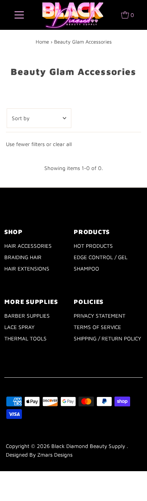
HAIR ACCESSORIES (28, 246)
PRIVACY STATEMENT (99, 316)
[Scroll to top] (131, 485)
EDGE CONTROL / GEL (100, 257)
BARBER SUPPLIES (27, 316)
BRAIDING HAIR (23, 257)
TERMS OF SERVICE (97, 327)
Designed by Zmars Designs (39, 455)
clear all (62, 144)
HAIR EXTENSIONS (26, 268)
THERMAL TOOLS (25, 338)
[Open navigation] (19, 15)
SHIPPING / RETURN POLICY (107, 338)
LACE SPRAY (19, 327)
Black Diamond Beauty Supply (89, 446)
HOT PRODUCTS (93, 246)
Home (42, 41)
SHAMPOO (86, 268)
